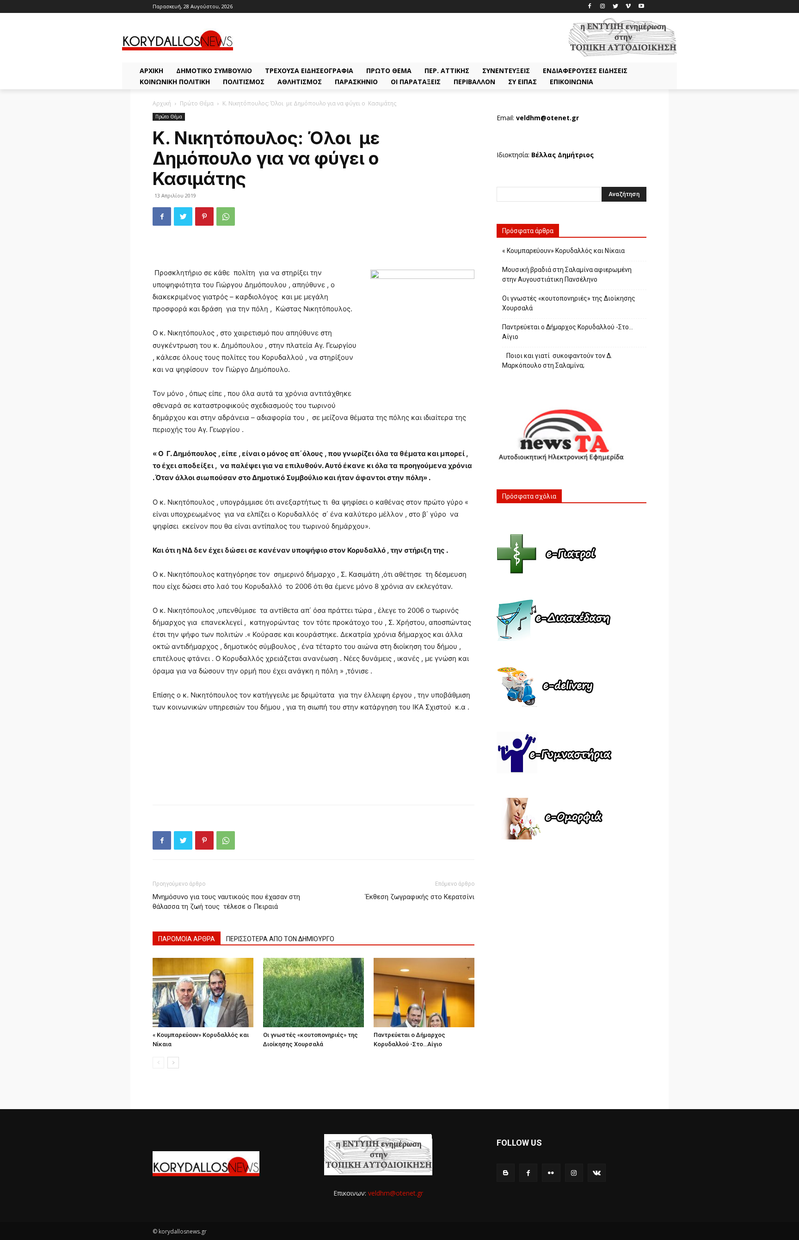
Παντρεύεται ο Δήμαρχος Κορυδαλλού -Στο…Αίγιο (567, 331)
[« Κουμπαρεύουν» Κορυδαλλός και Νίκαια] (203, 992)
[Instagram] (602, 6)
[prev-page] (158, 1062)
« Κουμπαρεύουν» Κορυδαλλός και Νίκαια (563, 250)
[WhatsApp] (225, 216)
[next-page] (173, 1062)
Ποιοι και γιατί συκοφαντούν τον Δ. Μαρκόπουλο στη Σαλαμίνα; (557, 360)
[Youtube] (641, 6)
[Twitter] (615, 6)
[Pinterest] (204, 216)
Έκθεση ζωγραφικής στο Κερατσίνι (419, 897)
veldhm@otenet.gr (395, 1193)
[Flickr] (551, 1173)
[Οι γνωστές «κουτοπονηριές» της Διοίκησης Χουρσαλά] (313, 992)
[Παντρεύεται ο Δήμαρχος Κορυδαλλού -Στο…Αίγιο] (424, 992)
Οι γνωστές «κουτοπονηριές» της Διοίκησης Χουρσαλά (568, 303)
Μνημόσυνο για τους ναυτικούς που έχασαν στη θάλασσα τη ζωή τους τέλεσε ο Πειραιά (226, 902)
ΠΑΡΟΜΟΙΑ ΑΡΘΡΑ (186, 939)
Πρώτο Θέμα (197, 103)
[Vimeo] (628, 6)
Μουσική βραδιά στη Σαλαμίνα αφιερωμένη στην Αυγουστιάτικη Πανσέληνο (567, 274)
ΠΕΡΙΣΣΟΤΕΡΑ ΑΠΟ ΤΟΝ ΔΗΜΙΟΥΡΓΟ (280, 939)
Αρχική (162, 103)
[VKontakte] (597, 1173)
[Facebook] (589, 6)
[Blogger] (506, 1173)
